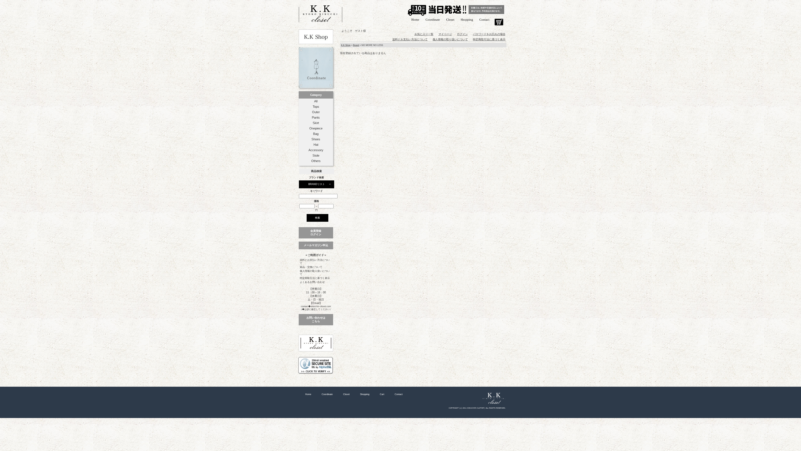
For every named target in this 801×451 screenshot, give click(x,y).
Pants (316, 117)
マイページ (445, 34)
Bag (316, 134)
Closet (450, 19)
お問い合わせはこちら (315, 319)
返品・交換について (311, 267)
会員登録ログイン (315, 232)
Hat (316, 144)
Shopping (467, 19)
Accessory (316, 150)
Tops (316, 106)
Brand (356, 45)
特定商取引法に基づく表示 (315, 278)
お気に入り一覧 (423, 34)
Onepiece (315, 128)
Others (316, 161)
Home (415, 19)
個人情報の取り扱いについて (315, 272)
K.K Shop (345, 45)
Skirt (316, 123)
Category (316, 94)
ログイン (462, 34)
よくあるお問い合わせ (312, 282)
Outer (316, 112)
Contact (484, 19)
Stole (315, 155)
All (315, 101)
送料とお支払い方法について (315, 261)
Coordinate (433, 19)
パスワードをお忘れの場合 (489, 34)
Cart (499, 22)
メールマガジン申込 (316, 245)
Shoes (315, 139)
